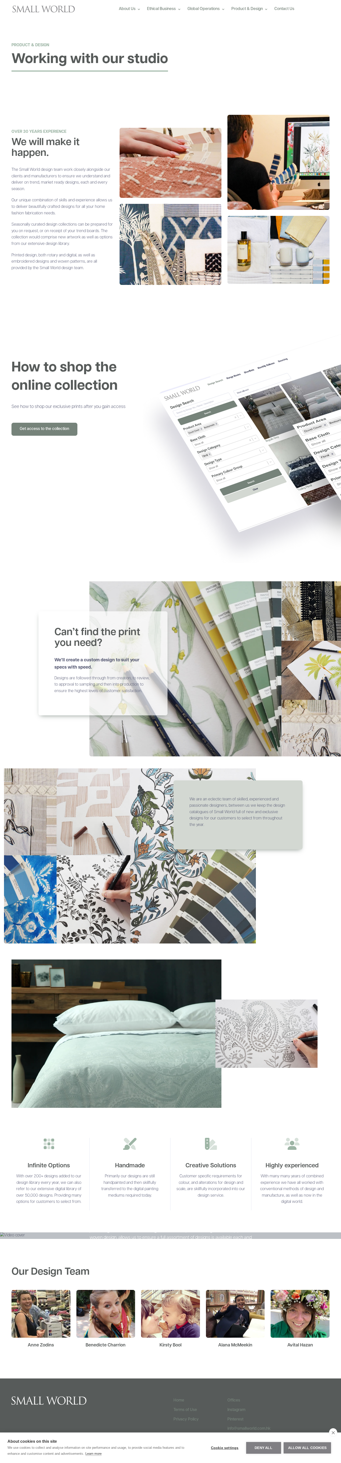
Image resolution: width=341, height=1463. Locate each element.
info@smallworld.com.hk (249, 1429)
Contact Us (284, 9)
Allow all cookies (307, 1448)
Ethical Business (161, 9)
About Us (127, 9)
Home (178, 1400)
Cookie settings (225, 1448)
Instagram (236, 1410)
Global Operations (203, 9)
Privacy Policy (186, 1419)
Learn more (93, 1453)
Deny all (263, 1448)
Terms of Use (185, 1410)
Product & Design (247, 9)
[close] (333, 1432)
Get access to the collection (44, 429)
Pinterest (235, 1419)
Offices (233, 1400)
